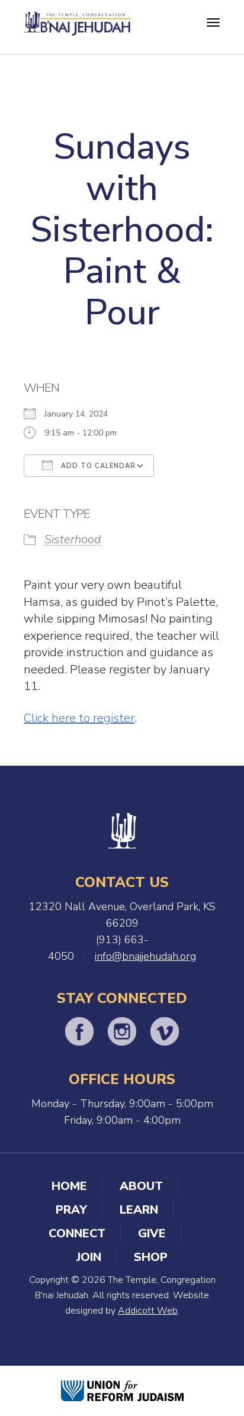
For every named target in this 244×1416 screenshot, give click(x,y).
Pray (71, 1210)
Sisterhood (72, 539)
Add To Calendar (97, 466)
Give (152, 1233)
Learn (139, 1210)
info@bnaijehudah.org (145, 956)
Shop (151, 1257)
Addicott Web (148, 1310)
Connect (77, 1233)
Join (88, 1257)
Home (69, 1186)
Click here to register (79, 718)
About (141, 1186)
